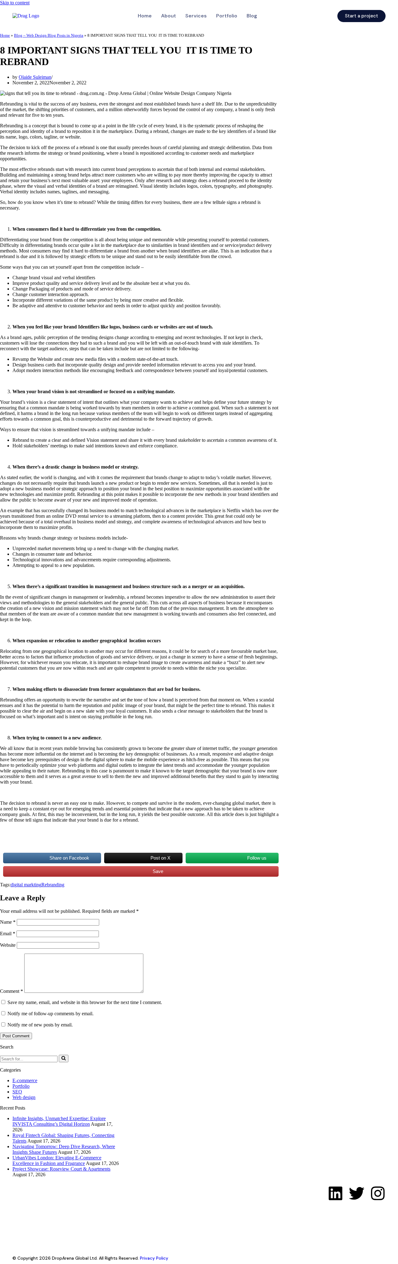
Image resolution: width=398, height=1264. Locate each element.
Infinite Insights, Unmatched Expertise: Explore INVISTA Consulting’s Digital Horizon (59, 1121)
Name (8, 922)
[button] (253, 16)
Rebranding (52, 884)
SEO (17, 1091)
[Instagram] (378, 1193)
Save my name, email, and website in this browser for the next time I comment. (84, 1002)
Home (145, 15)
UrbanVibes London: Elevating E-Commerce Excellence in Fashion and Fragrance (56, 1160)
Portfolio (226, 15)
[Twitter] (356, 1193)
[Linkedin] (335, 1193)
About (168, 15)
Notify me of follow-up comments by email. (50, 1013)
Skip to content (15, 2)
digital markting (26, 884)
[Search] (63, 1058)
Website (8, 945)
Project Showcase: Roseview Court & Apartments (61, 1169)
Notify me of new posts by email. (40, 1024)
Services (196, 15)
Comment (11, 991)
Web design (23, 1097)
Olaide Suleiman (35, 77)
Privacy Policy (154, 1258)
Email (7, 933)
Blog (252, 15)
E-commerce (24, 1080)
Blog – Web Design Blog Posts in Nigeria (48, 35)
